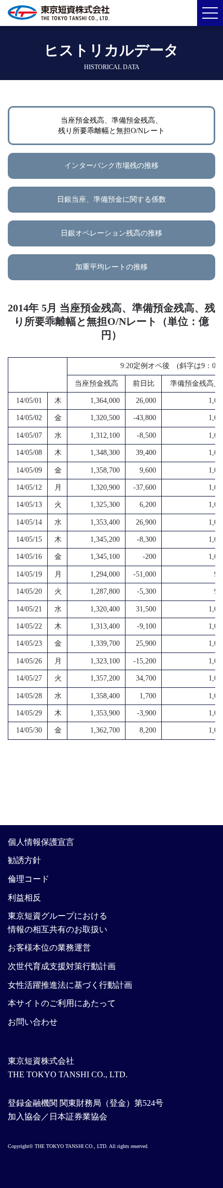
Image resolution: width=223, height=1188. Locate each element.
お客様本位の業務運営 (49, 947)
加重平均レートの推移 (111, 267)
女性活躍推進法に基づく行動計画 (70, 985)
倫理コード (28, 878)
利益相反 (24, 897)
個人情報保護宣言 (41, 842)
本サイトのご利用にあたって (62, 1003)
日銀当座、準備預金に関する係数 (111, 199)
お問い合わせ (33, 1021)
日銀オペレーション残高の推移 (111, 233)
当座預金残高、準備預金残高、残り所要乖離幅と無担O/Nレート (111, 125)
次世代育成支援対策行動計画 (62, 966)
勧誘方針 (24, 860)
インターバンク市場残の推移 (111, 165)
